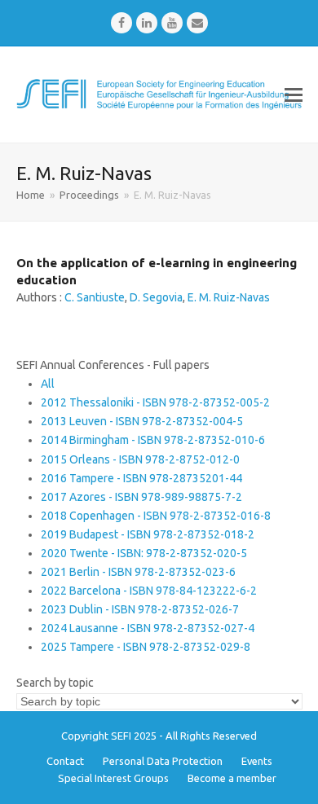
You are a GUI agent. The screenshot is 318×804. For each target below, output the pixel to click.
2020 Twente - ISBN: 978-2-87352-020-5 (144, 553)
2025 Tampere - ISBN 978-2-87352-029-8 (145, 646)
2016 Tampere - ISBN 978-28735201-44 (141, 478)
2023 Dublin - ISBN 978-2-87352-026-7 (140, 609)
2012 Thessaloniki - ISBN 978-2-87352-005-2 (155, 402)
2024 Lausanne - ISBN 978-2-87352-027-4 (147, 628)
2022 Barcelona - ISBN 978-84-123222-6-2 (149, 590)
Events (256, 761)
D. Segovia (156, 297)
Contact (65, 761)
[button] (294, 94)
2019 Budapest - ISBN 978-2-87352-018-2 (147, 534)
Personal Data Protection (163, 761)
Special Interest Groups (113, 778)
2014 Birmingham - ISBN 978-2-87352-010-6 (153, 439)
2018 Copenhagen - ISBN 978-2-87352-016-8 (156, 515)
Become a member (232, 778)
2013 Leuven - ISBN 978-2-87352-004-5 (142, 421)
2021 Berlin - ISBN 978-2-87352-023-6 (138, 571)
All (48, 383)
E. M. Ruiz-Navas (229, 297)
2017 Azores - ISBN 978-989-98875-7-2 (141, 496)
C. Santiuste (94, 297)
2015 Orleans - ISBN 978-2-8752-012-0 (140, 459)
